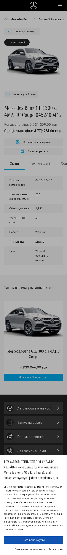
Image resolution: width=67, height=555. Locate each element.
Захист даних (56, 549)
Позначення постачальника (30, 549)
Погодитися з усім (34, 540)
